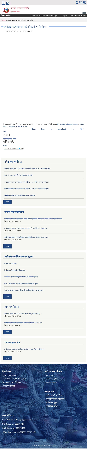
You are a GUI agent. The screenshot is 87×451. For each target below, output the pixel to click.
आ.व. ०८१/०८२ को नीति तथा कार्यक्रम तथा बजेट (18, 175)
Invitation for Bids (10, 263)
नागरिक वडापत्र (51, 382)
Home (3, 20)
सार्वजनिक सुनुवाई (52, 403)
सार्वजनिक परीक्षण (52, 406)
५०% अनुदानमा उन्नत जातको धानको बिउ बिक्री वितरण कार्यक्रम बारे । (24, 290)
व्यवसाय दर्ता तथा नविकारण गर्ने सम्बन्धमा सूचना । (41, 16)
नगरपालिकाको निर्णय (9, 139)
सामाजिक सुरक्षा (51, 379)
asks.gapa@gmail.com (23, 420)
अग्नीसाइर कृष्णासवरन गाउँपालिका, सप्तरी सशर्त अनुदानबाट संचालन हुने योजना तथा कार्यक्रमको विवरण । (33, 219)
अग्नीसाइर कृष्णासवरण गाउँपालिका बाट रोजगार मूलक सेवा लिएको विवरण (24, 349)
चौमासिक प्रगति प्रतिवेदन (55, 399)
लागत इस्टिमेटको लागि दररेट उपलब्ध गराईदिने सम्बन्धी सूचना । (21, 283)
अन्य (7, 202)
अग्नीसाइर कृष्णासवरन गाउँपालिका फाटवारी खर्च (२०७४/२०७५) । (22, 314)
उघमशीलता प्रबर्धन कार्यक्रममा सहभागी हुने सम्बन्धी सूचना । (21, 277)
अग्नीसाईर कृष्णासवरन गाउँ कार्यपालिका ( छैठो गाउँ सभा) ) (20, 195)
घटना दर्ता (49, 375)
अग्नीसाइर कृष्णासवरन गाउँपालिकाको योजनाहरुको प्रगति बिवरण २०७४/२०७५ (26, 228)
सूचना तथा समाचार (10, 375)
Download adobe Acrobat (67, 124)
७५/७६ (5, 146)
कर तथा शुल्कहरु (9, 386)
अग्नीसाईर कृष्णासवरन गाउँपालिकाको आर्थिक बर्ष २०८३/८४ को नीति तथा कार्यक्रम (27, 168)
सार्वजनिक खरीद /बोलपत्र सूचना (14, 379)
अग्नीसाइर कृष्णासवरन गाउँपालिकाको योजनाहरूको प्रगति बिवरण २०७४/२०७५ (26, 237)
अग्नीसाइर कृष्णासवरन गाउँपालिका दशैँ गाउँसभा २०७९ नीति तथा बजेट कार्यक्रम (26, 182)
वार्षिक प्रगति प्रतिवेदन (54, 395)
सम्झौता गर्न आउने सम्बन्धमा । (74, 16)
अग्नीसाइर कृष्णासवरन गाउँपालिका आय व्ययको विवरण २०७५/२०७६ (23, 323)
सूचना (60, 16)
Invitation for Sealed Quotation (15, 270)
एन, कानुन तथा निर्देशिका (12, 382)
